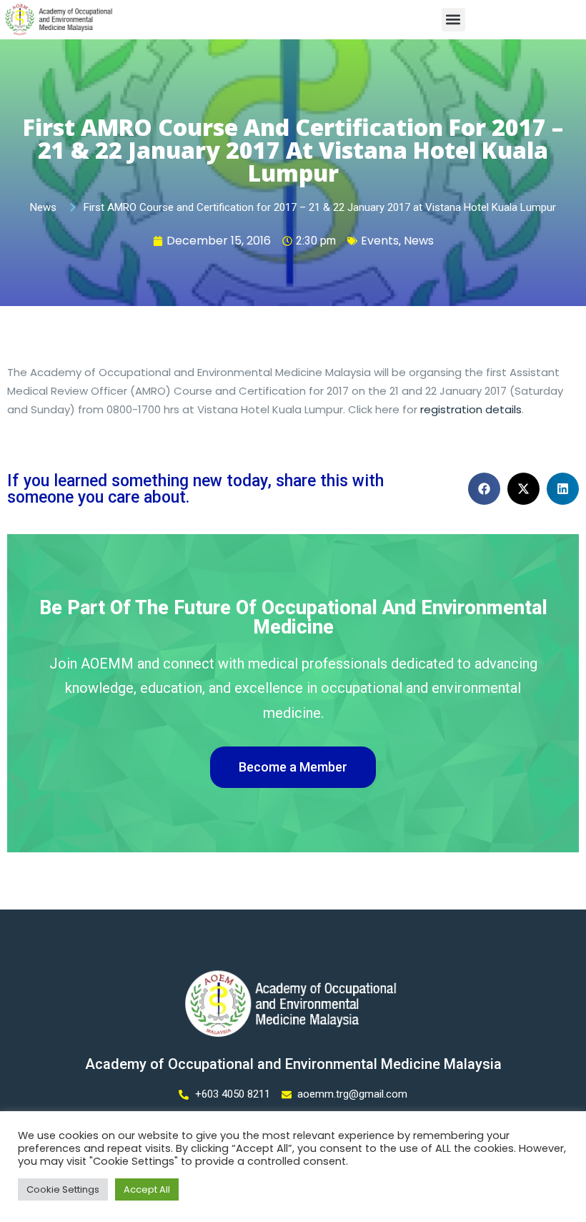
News (419, 240)
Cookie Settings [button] (62, 1189)
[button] (453, 19)
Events (380, 240)
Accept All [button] (147, 1189)
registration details (471, 409)
